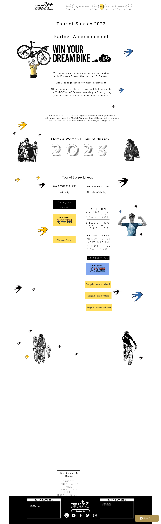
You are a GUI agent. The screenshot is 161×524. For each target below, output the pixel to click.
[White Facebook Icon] (80, 515)
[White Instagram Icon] (95, 515)
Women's (74, 139)
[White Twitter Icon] (88, 515)
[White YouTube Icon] (73, 515)
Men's (56, 139)
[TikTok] (66, 515)
